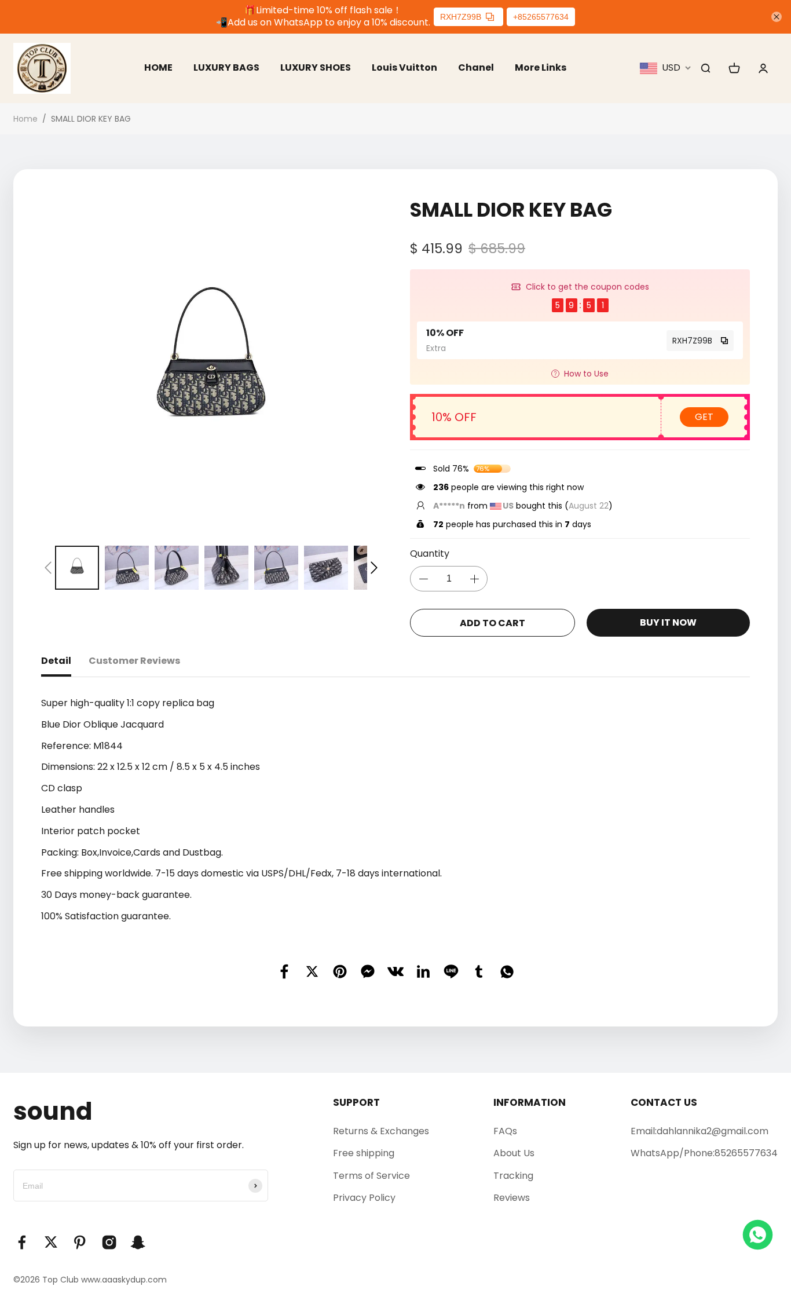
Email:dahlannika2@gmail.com (699, 1131)
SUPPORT (356, 1102)
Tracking (513, 1175)
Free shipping (363, 1153)
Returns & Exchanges (381, 1131)
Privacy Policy (364, 1197)
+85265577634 (541, 16)
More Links (540, 67)
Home (25, 119)
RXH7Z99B (460, 16)
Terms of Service (371, 1175)
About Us (513, 1153)
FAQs (505, 1131)
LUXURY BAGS (226, 67)
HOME (158, 67)
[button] (48, 568)
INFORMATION (529, 1102)
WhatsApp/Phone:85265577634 (704, 1153)
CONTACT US (664, 1102)
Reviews (511, 1197)
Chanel (476, 67)
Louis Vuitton (404, 67)
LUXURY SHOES (315, 67)
